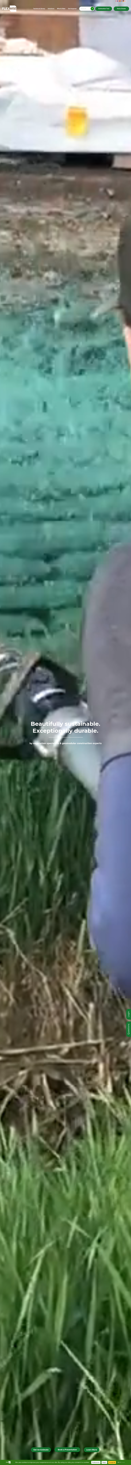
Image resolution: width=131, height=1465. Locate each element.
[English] (116, 1)
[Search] (92, 9)
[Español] (120, 1)
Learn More (91, 1450)
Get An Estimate (41, 1450)
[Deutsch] (123, 1)
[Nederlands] (122, 1)
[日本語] (125, 1)
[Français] (118, 1)
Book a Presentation (67, 1449)
